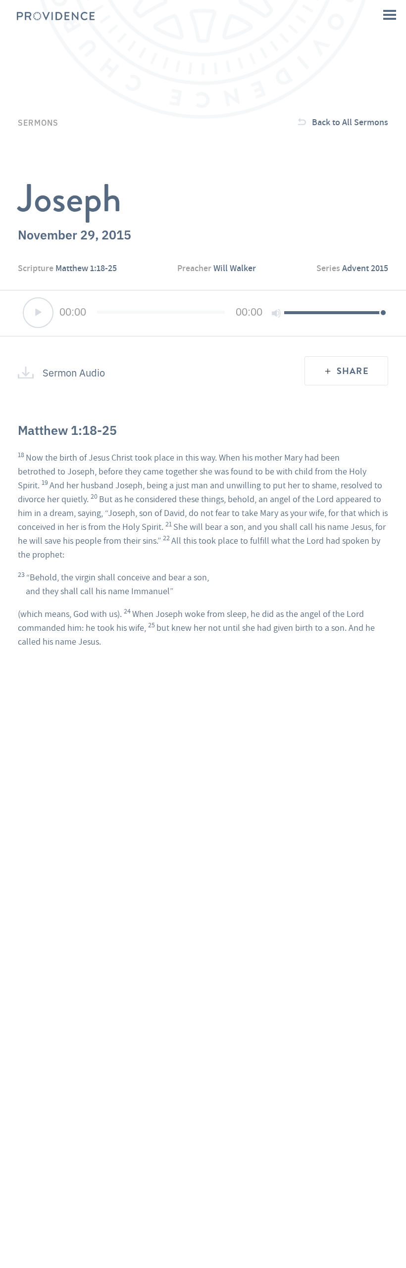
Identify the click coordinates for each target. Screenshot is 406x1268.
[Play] (38, 313)
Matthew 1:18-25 (86, 268)
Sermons (38, 122)
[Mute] (276, 313)
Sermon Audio (74, 372)
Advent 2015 (365, 268)
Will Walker (234, 268)
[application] (203, 313)
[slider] (333, 312)
